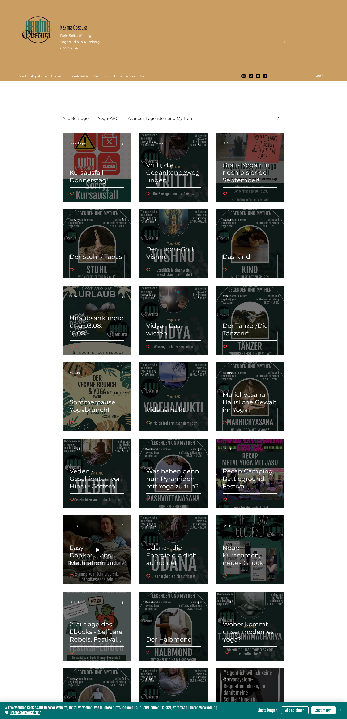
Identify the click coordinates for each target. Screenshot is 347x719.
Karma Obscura (73, 27)
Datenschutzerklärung (26, 712)
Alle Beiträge (76, 118)
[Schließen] (341, 710)
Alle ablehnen (295, 710)
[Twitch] (251, 76)
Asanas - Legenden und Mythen (160, 118)
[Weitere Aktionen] (124, 143)
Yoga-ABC (108, 118)
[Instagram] (243, 76)
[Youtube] (258, 76)
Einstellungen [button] (267, 710)
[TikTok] (265, 76)
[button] (285, 40)
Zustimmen (323, 710)
